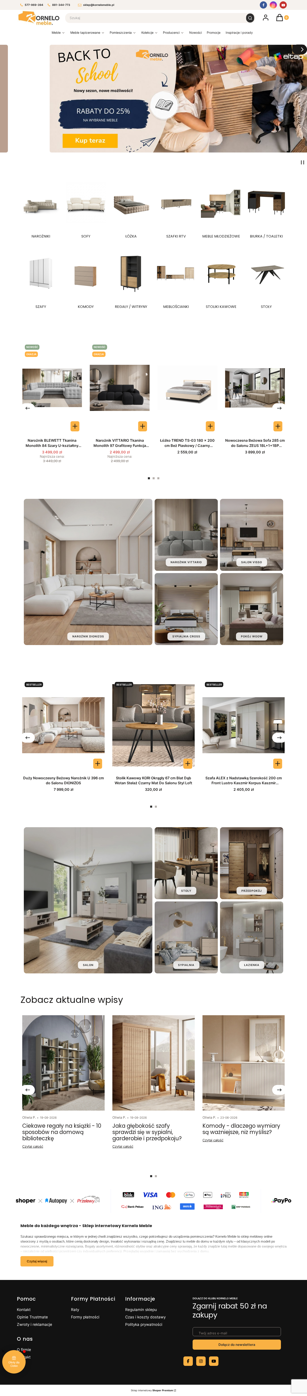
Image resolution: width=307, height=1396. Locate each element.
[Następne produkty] (279, 408)
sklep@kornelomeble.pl (98, 5)
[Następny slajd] (299, 49)
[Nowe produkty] (195, 33)
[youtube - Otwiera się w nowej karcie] (213, 1361)
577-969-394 (34, 5)
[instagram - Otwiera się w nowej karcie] (201, 1361)
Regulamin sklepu (141, 1309)
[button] (250, 17)
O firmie (24, 1349)
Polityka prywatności (143, 1324)
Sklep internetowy (152, 1390)
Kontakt (24, 1309)
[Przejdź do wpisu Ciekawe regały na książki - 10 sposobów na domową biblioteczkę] (63, 1063)
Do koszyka (210, 426)
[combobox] (153, 18)
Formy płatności (85, 1317)
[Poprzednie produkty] (27, 408)
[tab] (149, 478)
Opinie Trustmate (32, 1317)
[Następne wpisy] (279, 1090)
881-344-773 (61, 5)
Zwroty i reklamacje (34, 1324)
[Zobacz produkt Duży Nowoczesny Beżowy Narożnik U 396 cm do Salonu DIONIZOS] (97, 764)
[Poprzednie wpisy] (27, 1090)
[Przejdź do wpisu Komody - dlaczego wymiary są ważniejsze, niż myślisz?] (243, 1063)
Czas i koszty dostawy (145, 1317)
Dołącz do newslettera (236, 1344)
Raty (75, 1309)
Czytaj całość (32, 1146)
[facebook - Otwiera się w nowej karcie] (188, 1361)
